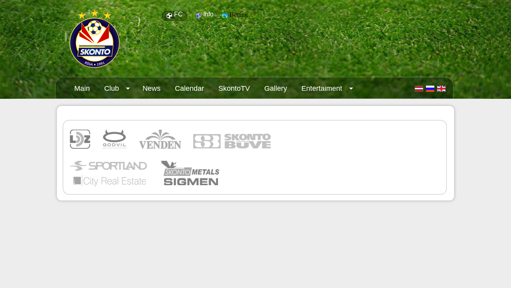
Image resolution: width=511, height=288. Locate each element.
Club (108, 90)
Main (82, 88)
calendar (189, 88)
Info (208, 14)
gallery (275, 88)
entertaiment (318, 90)
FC (178, 14)
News (151, 88)
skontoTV (234, 88)
